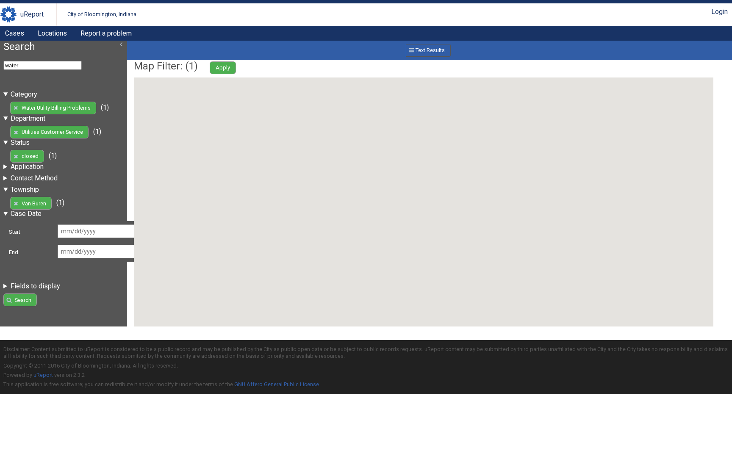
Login (719, 12)
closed (30, 156)
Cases (14, 33)
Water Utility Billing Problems (56, 108)
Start (14, 232)
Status (20, 142)
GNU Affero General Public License (276, 384)
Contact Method (34, 178)
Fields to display (35, 286)
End (13, 252)
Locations (52, 33)
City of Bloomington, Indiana (101, 14)
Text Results (430, 50)
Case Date (26, 214)
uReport (32, 14)
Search (23, 300)
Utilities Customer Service (52, 132)
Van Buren (34, 203)
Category (24, 94)
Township (25, 189)
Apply (223, 67)
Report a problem (106, 33)
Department (28, 118)
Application (27, 167)
